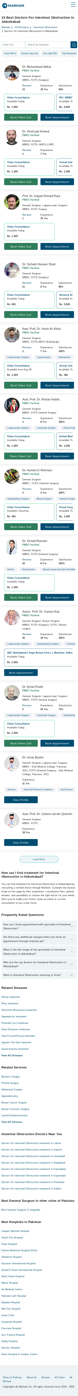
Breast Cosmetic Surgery (15, 1109)
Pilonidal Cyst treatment (14, 1023)
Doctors (45, 1377)
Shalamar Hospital (11, 1257)
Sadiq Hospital (9, 1341)
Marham (6, 27)
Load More (39, 859)
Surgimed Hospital (11, 1321)
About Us (31, 1377)
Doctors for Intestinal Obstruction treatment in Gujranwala (33, 1175)
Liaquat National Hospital (15, 1231)
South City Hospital (12, 1237)
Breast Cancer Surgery (14, 1102)
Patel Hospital (9, 1244)
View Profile (21, 799)
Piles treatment (10, 1003)
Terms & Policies (12, 1377)
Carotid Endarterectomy (14, 1115)
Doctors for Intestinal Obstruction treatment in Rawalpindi (33, 1162)
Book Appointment (57, 117)
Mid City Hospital (11, 1308)
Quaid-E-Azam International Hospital (21, 1270)
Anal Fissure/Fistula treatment (18, 1036)
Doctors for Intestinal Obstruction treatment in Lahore (31, 1143)
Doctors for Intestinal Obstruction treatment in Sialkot (31, 1188)
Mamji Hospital (9, 1282)
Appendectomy (9, 1096)
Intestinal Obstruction (45, 27)
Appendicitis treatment (14, 1016)
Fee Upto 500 (50, 53)
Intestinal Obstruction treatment (19, 1010)
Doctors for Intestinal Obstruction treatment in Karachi (31, 1149)
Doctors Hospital (10, 1347)
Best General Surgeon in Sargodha (20, 1209)
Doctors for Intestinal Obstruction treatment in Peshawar (33, 1182)
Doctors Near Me (29, 53)
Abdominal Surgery (12, 1089)
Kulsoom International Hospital (18, 1263)
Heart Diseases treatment (15, 1029)
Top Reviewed (69, 53)
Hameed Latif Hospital (13, 1296)
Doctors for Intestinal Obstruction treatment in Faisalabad (33, 1169)
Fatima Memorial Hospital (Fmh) (19, 1250)
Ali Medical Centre (11, 1289)
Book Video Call (21, 117)
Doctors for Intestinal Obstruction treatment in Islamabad (33, 1156)
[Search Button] (74, 44)
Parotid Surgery (10, 1083)
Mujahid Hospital (10, 1302)
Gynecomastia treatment (15, 1049)
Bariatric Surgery (10, 1076)
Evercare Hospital (11, 1328)
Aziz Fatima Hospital (13, 1334)
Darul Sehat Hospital (12, 1276)
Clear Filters (10, 53)
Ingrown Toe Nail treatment (16, 1042)
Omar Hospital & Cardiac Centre (19, 1354)
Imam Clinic (8, 1315)
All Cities (60, 1377)
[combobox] (13, 44)
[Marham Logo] (13, 7)
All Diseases (22, 27)
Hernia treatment (10, 997)
